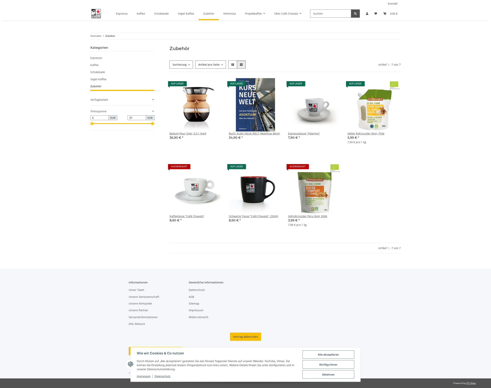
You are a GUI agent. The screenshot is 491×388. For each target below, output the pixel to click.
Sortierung (180, 64)
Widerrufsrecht (198, 317)
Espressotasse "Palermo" (304, 133)
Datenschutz (163, 376)
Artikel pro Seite (209, 64)
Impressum (144, 376)
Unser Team (136, 290)
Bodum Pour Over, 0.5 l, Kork (188, 133)
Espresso (96, 58)
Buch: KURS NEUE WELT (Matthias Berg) (254, 133)
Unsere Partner (138, 310)
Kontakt (393, 3)
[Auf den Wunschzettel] (216, 84)
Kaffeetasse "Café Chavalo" (187, 216)
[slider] (92, 124)
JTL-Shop (471, 383)
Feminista (229, 13)
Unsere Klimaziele (140, 303)
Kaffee (94, 65)
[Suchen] (355, 13)
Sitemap (194, 303)
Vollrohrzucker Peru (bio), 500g (307, 216)
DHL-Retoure (137, 324)
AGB (191, 297)
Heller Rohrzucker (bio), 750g (366, 133)
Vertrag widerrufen (245, 336)
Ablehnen (328, 374)
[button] (367, 13)
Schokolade (97, 72)
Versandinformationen (143, 317)
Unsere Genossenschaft (144, 297)
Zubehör (95, 86)
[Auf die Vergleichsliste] (206, 84)
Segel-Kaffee (98, 79)
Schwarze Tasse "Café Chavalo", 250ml (253, 216)
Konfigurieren (328, 364)
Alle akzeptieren (328, 354)
